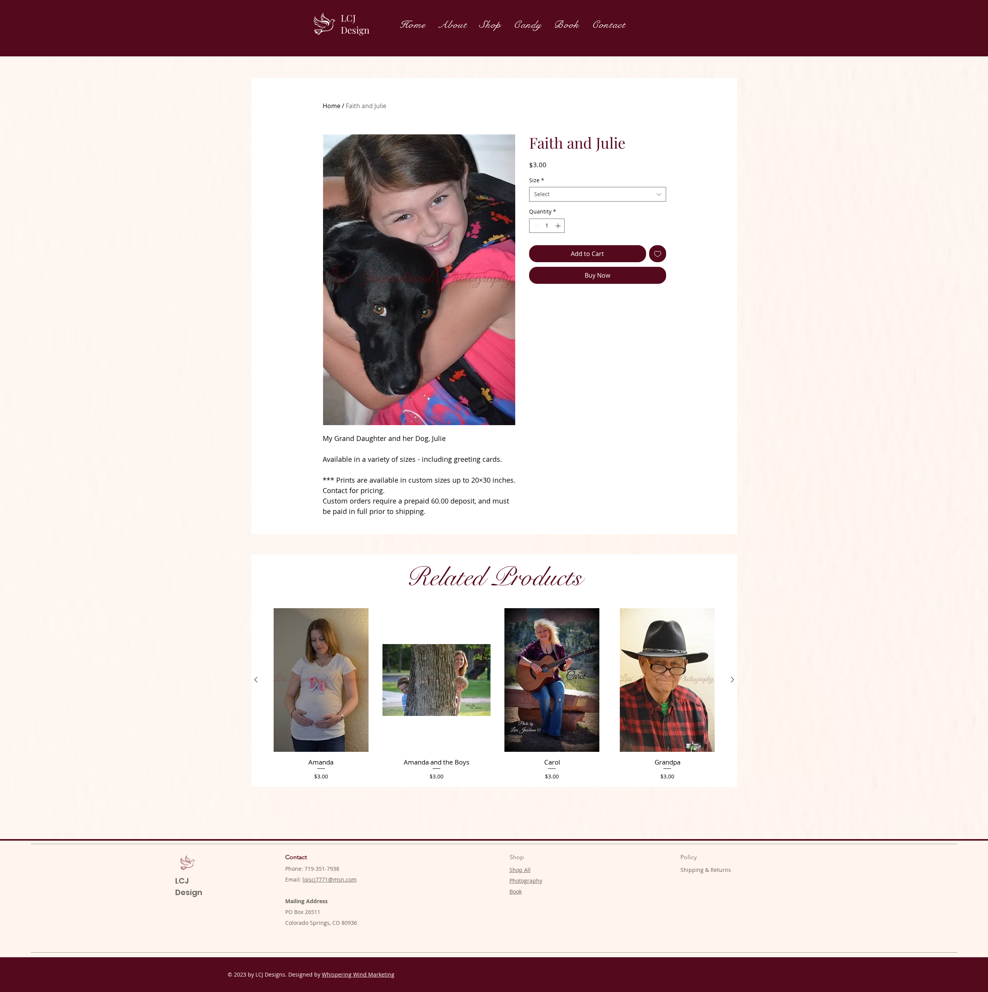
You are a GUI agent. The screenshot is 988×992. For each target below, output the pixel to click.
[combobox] (597, 194)
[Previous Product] (256, 679)
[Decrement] (535, 225)
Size (536, 180)
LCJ (348, 18)
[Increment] (558, 225)
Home (331, 106)
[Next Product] (732, 679)
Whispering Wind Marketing (358, 974)
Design (355, 30)
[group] (494, 694)
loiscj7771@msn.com (330, 879)
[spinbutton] (547, 225)
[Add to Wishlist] (657, 253)
